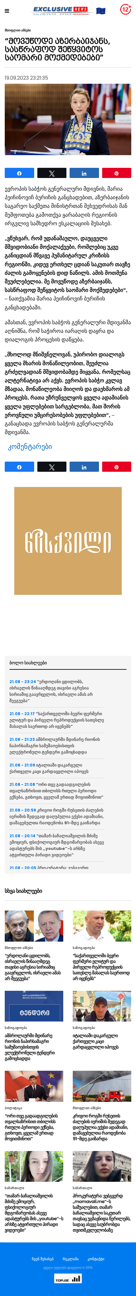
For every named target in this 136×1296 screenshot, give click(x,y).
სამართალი (14, 1188)
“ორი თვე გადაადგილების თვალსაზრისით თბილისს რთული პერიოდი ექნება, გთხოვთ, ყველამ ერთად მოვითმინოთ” (56, 790)
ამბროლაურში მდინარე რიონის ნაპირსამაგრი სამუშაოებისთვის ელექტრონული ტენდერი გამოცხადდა (54, 745)
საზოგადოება (84, 948)
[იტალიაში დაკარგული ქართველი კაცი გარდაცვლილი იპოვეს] (102, 1006)
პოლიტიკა (13, 1108)
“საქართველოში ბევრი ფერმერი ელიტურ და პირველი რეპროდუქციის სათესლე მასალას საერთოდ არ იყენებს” (56, 720)
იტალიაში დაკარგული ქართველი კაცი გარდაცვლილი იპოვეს (49, 768)
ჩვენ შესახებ (43, 1258)
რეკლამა (71, 1258)
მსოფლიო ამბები (18, 30)
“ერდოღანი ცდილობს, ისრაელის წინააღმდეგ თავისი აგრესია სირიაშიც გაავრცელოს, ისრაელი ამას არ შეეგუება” (51, 691)
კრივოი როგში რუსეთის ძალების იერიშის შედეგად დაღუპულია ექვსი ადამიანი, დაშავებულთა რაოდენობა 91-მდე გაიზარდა (56, 816)
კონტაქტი (96, 1258)
